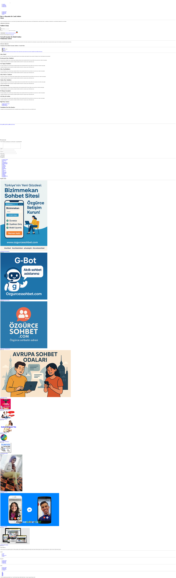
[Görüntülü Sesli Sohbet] (29, 525)
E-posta (1, 151)
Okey (3, 169)
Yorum (1, 148)
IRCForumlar (7, 23)
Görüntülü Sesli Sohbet (3, 526)
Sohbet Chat (4, 562)
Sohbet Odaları (4, 11)
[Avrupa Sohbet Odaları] (35, 396)
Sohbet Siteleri (4, 569)
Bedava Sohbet (4, 567)
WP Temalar (4, 176)
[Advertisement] (27, 116)
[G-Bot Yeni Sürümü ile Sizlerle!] (23, 299)
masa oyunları (13, 51)
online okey (40, 51)
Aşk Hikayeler (4, 160)
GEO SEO (3, 165)
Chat (3, 554)
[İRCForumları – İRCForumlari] (3, 440)
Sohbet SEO (4, 173)
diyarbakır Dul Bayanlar (3, 491)
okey (16, 51)
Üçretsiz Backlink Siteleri (4, 453)
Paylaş (2, 124)
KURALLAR (4, 6)
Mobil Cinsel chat (4, 105)
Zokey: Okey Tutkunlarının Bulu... (5, 409)
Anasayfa (3, 4)
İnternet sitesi (2, 153)
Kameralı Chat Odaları (3, 432)
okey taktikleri (37, 51)
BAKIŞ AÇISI (4, 104)
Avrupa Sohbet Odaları (3, 397)
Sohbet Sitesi (4, 12)
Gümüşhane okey (8, 51)
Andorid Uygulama (5, 159)
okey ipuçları (19, 51)
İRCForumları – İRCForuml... (4, 441)
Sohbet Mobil (4, 171)
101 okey (4, 51)
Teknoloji (3, 174)
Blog (3, 161)
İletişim (3, 14)
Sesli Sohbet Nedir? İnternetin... (5, 251)
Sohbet (3, 553)
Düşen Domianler (4, 163)
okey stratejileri (32, 51)
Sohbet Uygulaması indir (5, 103)
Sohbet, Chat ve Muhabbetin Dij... (5, 348)
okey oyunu (28, 51)
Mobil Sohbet (4, 5)
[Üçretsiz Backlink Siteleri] (5, 452)
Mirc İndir (3, 167)
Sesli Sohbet (4, 170)
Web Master (4, 175)
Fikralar (3, 164)
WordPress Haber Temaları (4, 544)
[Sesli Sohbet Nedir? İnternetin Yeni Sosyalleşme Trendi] (23, 250)
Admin (4, 48)
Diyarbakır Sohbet (5, 162)
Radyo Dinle (3, 23)
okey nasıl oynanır (23, 51)
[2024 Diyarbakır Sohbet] (7, 418)
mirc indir (12, 34)
